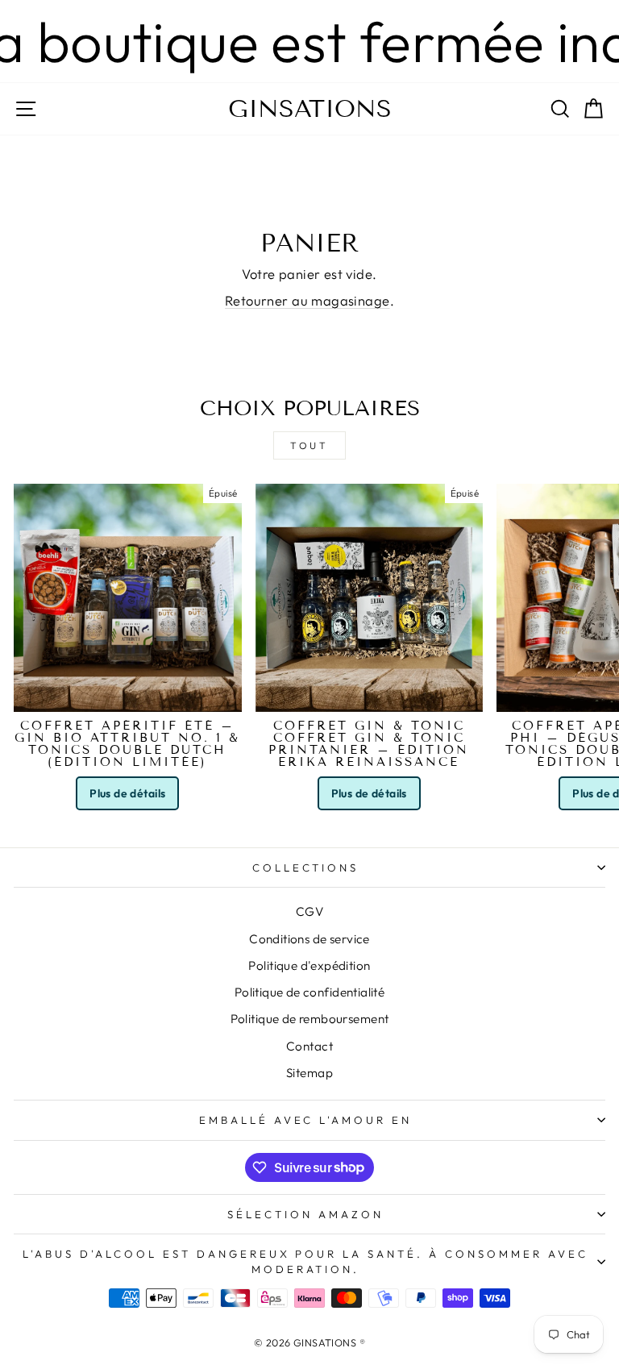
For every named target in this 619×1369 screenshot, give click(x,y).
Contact (309, 1046)
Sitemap (309, 1072)
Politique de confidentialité (310, 992)
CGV (309, 911)
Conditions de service (309, 939)
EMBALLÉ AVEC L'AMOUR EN (305, 1119)
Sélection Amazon (305, 1214)
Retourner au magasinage (307, 300)
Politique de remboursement (310, 1018)
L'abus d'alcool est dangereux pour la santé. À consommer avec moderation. (305, 1261)
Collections (305, 867)
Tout (309, 445)
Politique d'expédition (309, 965)
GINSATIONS (310, 108)
